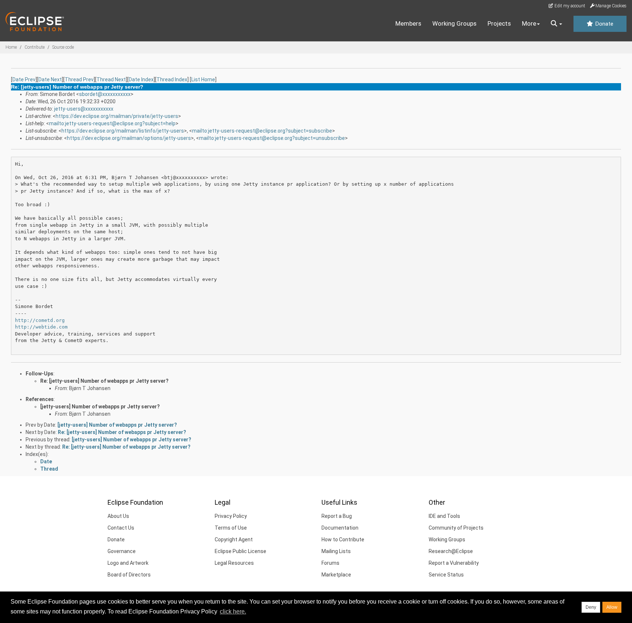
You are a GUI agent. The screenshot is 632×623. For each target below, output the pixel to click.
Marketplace (336, 575)
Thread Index (172, 79)
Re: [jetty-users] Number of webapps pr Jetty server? (104, 381)
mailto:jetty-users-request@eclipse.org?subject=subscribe (262, 131)
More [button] (529, 23)
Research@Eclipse (451, 551)
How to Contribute (342, 539)
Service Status (446, 575)
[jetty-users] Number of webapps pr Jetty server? (100, 406)
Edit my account (569, 5)
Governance (122, 551)
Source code (63, 47)
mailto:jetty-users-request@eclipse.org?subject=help (112, 123)
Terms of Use (231, 528)
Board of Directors (129, 575)
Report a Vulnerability (454, 563)
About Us (118, 516)
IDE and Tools (444, 516)
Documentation (339, 528)
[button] (556, 24)
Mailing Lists (336, 551)
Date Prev (23, 79)
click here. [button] (233, 611)
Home (11, 47)
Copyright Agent (234, 539)
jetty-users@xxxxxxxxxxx (83, 109)
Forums (330, 563)
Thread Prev (79, 79)
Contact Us (121, 528)
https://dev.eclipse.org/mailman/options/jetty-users (129, 138)
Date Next (50, 79)
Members (408, 23)
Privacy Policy (231, 516)
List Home (203, 79)
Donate (603, 24)
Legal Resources (234, 563)
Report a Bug (336, 516)
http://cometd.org (40, 320)
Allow (611, 607)
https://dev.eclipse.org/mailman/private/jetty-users (117, 116)
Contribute (35, 47)
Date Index (141, 79)
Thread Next (111, 79)
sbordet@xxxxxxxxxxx (105, 94)
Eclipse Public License (240, 551)
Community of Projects (456, 528)
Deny (591, 607)
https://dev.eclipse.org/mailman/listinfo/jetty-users (122, 131)
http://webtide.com (41, 327)
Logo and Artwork (128, 563)
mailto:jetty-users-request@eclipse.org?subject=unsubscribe (272, 138)
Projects (499, 23)
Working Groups (454, 23)
